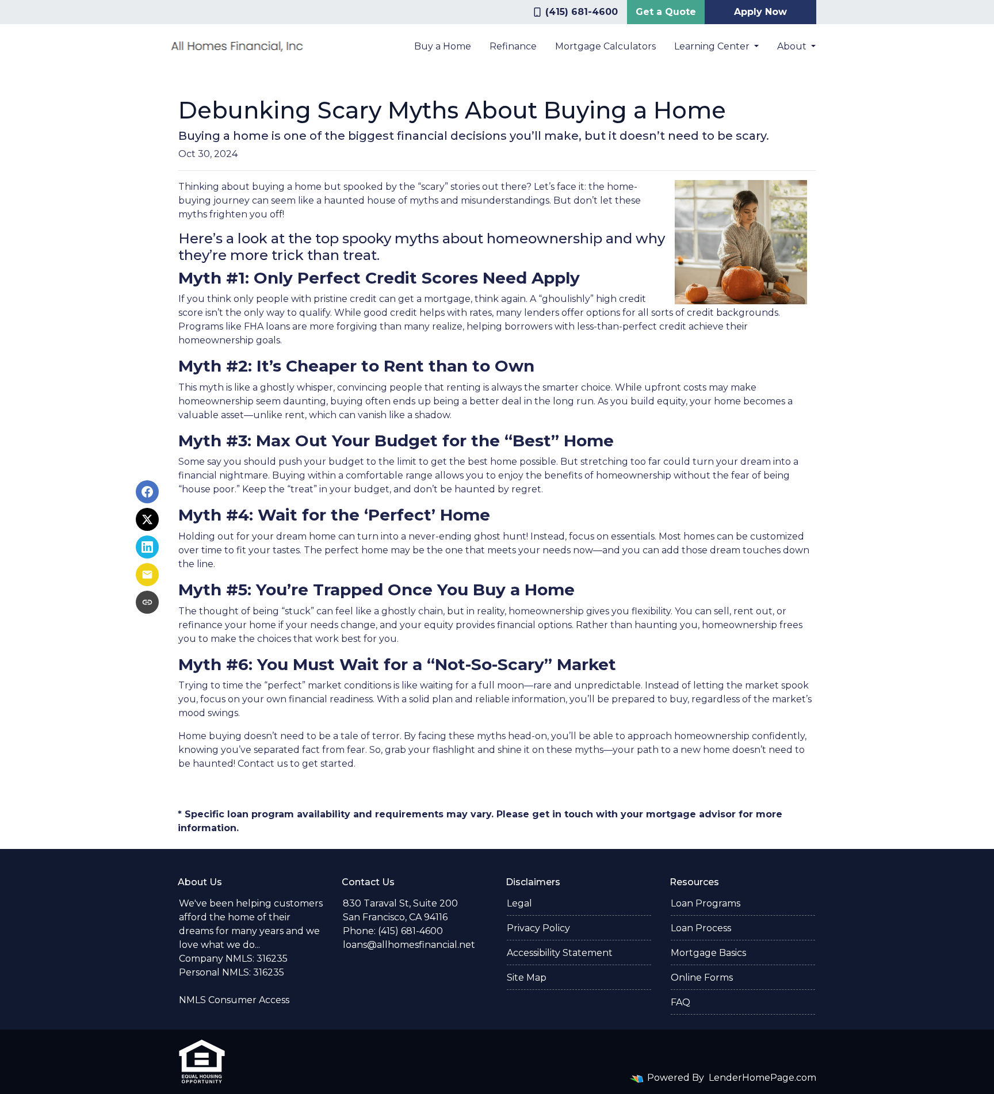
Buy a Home (442, 46)
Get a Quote (666, 11)
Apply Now (760, 11)
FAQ (680, 1002)
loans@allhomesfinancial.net (409, 944)
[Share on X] (147, 519)
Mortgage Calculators (605, 46)
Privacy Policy (538, 928)
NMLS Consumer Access (234, 999)
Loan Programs (705, 903)
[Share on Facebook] (147, 491)
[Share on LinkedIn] (147, 547)
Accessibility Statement (560, 952)
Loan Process (701, 928)
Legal (519, 903)
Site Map (526, 977)
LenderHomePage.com (762, 1077)
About (793, 46)
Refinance (513, 46)
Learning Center (713, 46)
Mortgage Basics (708, 952)
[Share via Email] (147, 574)
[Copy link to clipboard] (147, 602)
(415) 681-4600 (581, 11)
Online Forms (702, 977)
